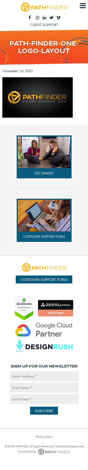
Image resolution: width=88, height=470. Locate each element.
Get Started (44, 173)
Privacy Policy (44, 437)
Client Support (44, 24)
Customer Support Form (44, 236)
